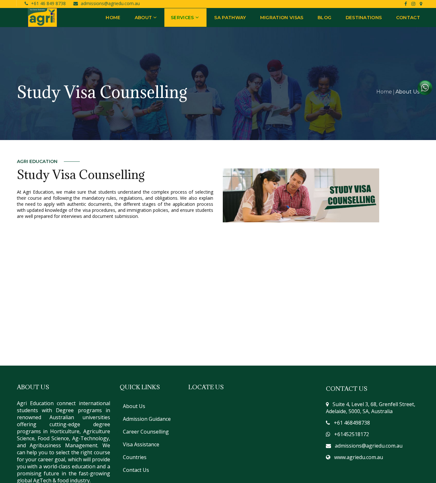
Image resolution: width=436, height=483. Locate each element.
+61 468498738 (352, 422)
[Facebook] (405, 4)
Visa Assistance (141, 444)
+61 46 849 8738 (49, 3)
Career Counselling (146, 431)
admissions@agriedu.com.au (110, 3)
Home (384, 92)
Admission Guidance (147, 418)
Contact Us (136, 469)
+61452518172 (351, 434)
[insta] (414, 4)
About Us (134, 406)
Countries (135, 457)
